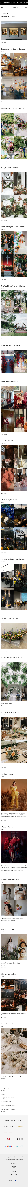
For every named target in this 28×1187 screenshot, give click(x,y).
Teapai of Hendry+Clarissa (10, 345)
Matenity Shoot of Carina (10, 879)
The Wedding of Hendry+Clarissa (13, 286)
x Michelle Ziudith (7, 929)
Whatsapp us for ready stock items (14, 4)
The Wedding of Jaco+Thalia (11, 657)
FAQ (14, 1167)
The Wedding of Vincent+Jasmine (13, 227)
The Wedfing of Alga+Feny (10, 712)
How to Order (14, 1166)
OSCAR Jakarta (7, 441)
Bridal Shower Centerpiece (10, 1024)
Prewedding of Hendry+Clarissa (12, 108)
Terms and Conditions (14, 1184)
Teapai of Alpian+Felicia (9, 381)
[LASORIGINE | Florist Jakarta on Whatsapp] (16, 1175)
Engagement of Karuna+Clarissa (13, 49)
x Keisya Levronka (7, 774)
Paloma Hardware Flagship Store (13, 559)
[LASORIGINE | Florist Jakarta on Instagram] (12, 1175)
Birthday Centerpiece (8, 974)
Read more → (4, 42)
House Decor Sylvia (8, 16)
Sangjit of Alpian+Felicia (10, 167)
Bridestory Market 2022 (9, 618)
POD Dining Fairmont (9, 500)
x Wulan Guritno (7, 827)
